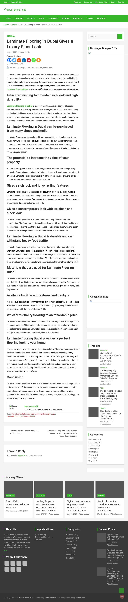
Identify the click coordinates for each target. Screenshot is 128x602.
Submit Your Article (101, 2)
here (5, 550)
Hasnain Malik (24, 52)
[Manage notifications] (122, 597)
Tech (41, 18)
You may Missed (15, 477)
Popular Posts (107, 529)
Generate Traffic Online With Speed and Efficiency (24, 432)
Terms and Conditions (44, 537)
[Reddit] (19, 60)
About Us (77, 2)
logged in (21, 455)
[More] (38, 60)
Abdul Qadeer (105, 364)
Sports (31, 18)
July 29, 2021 (12, 52)
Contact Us (88, 2)
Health (66, 18)
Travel (90, 18)
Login (113, 2)
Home (8, 18)
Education (53, 18)
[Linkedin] (24, 60)
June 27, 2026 (106, 381)
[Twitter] (14, 60)
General (19, 18)
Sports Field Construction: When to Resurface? (110, 355)
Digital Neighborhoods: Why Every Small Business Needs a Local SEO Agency (111, 395)
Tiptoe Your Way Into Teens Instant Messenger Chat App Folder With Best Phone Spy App (62, 433)
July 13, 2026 (105, 361)
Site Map (38, 540)
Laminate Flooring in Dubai (45, 414)
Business (77, 18)
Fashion (101, 18)
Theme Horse (50, 597)
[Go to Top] (121, 590)
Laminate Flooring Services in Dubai (21, 416)
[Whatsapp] (34, 60)
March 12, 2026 (106, 422)
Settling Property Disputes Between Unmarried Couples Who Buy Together (109, 374)
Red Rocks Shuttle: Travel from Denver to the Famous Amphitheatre (110, 415)
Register (121, 2)
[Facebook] (9, 60)
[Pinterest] (29, 60)
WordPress (80, 597)
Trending (95, 345)
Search (119, 36)
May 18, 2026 (105, 401)
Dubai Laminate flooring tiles (23, 414)
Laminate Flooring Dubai (17, 89)
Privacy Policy (40, 534)
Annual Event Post (26, 597)
